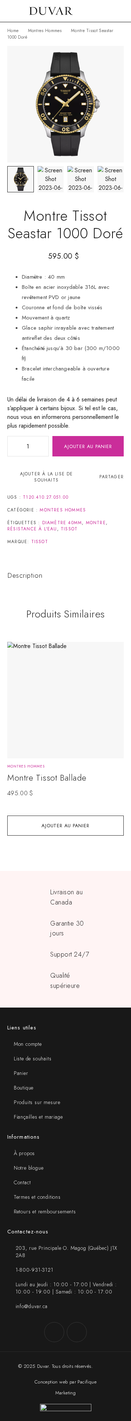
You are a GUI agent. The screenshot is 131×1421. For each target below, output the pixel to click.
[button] (65, 826)
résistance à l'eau (32, 529)
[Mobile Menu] (14, 11)
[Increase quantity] (42, 446)
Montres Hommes (45, 30)
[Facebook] (54, 1332)
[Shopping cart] (121, 10)
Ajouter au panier (88, 446)
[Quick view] (16, 662)
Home (13, 30)
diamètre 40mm (62, 522)
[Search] (109, 11)
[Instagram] (77, 1332)
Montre (96, 522)
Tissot (69, 529)
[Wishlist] (16, 650)
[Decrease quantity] (13, 446)
